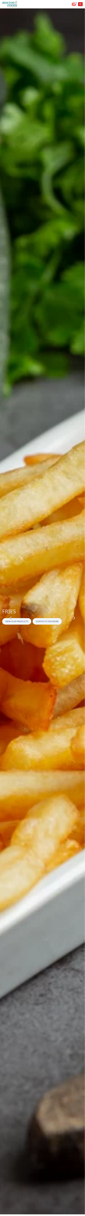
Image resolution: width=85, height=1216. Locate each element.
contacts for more (47, 621)
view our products (16, 621)
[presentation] (10, 618)
